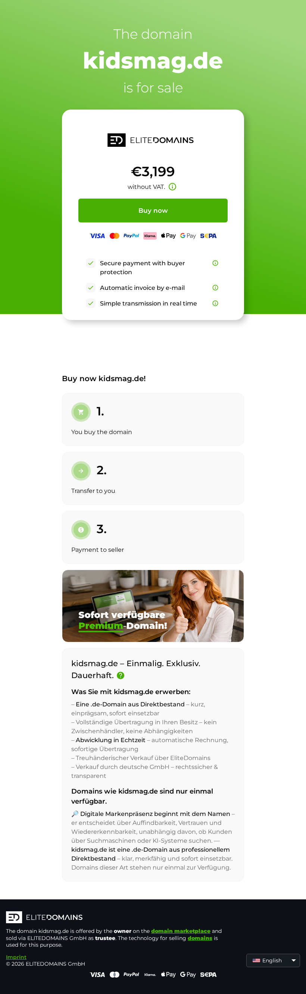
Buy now (153, 210)
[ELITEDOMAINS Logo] (118, 918)
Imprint (16, 957)
